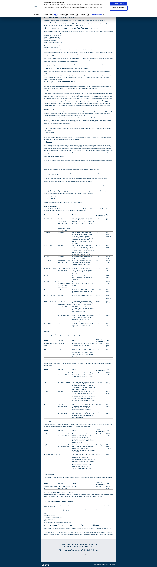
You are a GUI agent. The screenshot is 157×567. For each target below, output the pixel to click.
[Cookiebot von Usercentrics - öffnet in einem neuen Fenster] (36, 14)
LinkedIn (60, 218)
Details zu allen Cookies (97, 14)
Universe (94, 550)
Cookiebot (75, 202)
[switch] (66, 14)
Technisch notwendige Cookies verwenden (118, 8)
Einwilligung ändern (49, 198)
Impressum (87, 554)
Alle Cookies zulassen (119, 3)
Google (60, 323)
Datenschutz (80, 554)
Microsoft (61, 232)
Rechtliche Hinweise (72, 554)
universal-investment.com (83, 546)
